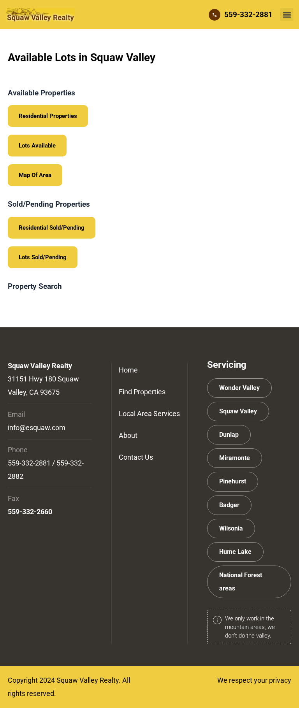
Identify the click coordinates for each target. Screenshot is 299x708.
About (128, 435)
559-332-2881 (248, 14)
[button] (286, 14)
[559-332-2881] (214, 15)
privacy (280, 680)
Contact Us (136, 457)
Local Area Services (149, 413)
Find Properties (142, 392)
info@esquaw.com (36, 427)
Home (128, 370)
